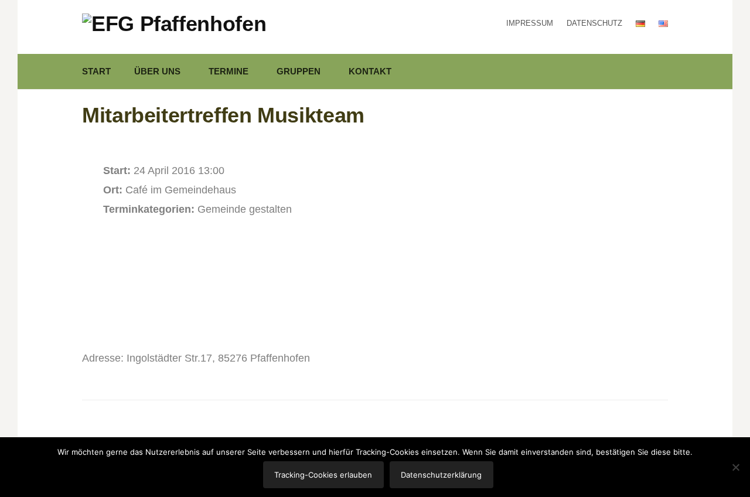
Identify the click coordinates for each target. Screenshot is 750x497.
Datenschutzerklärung (441, 474)
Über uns (157, 71)
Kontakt (370, 71)
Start (96, 71)
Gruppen (299, 71)
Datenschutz (594, 23)
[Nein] (735, 467)
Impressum (529, 23)
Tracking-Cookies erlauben (323, 474)
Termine (228, 71)
